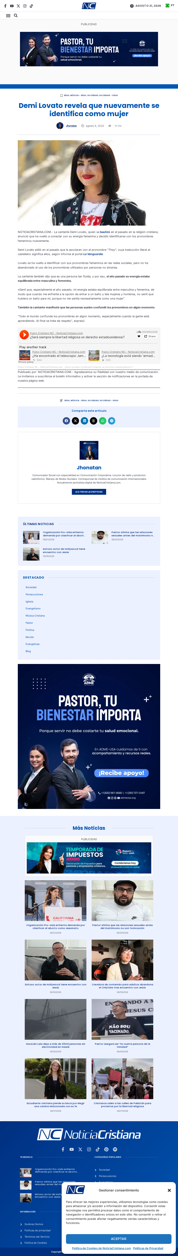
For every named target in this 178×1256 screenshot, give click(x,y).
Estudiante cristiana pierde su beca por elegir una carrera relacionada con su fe (55, 1104)
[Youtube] (12, 6)
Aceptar (118, 1239)
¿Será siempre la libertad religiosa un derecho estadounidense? (98, 367)
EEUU (66, 95)
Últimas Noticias (38, 524)
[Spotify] (115, 1149)
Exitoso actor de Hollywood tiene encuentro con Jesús (64, 550)
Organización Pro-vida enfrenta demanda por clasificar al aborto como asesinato (64, 535)
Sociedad (92, 95)
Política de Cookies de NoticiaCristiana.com (101, 1248)
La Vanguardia (93, 254)
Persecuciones (34, 594)
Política (30, 629)
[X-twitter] (18, 6)
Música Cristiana (35, 615)
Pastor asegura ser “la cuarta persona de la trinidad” (122, 1045)
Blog (28, 651)
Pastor (29, 622)
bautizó (104, 232)
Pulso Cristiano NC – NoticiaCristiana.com (40, 367)
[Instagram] (25, 6)
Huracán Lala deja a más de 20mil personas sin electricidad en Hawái (55, 1045)
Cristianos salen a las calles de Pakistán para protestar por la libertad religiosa (122, 1104)
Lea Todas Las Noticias (88, 492)
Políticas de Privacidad (148, 1248)
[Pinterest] (106, 1149)
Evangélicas (33, 644)
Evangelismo (33, 608)
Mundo (30, 637)
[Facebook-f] (5, 6)
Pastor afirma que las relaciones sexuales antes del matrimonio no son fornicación (133, 535)
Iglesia (29, 601)
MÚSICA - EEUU (78, 95)
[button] (169, 1190)
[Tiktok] (31, 6)
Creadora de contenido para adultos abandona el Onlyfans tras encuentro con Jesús (122, 986)
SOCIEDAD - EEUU (108, 95)
